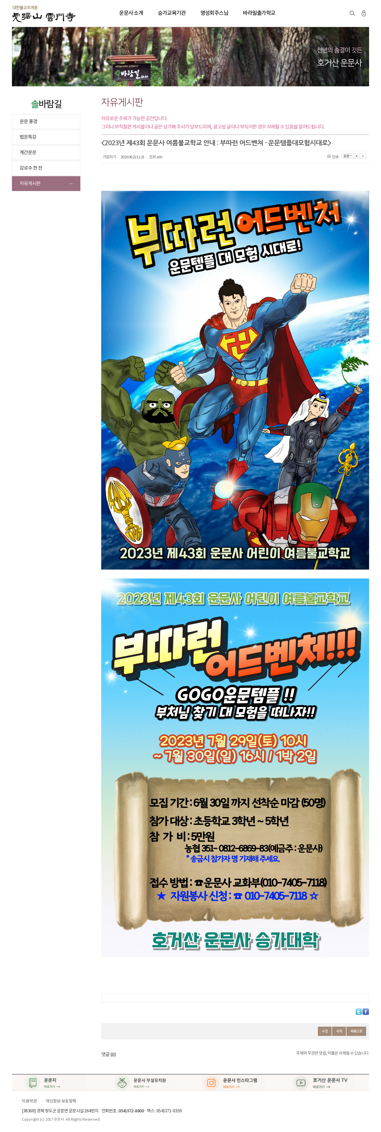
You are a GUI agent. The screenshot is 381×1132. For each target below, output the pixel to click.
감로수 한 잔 (31, 168)
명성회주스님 (214, 13)
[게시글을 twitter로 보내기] (359, 1012)
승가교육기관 (171, 13)
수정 (325, 1031)
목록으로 (356, 1031)
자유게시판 (30, 183)
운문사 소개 (131, 13)
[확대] (357, 156)
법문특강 (28, 137)
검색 (352, 13)
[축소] (363, 156)
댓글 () (108, 1054)
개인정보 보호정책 (61, 1101)
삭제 (339, 1031)
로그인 (363, 13)
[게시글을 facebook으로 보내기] (366, 1012)
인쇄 (335, 157)
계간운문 (28, 152)
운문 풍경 (28, 121)
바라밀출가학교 (259, 13)
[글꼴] (347, 156)
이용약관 (29, 1101)
